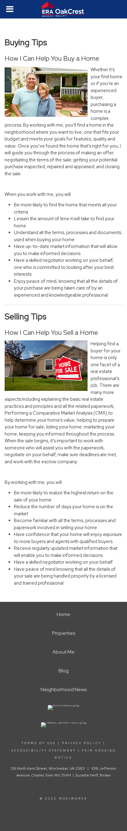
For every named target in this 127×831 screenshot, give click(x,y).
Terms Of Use (39, 743)
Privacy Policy (81, 743)
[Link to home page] (63, 9)
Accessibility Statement (43, 750)
